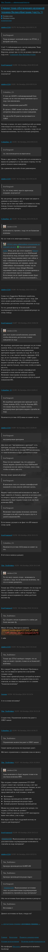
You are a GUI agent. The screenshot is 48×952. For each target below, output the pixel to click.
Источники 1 (8, 796)
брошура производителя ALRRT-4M (17, 799)
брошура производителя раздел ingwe (18, 801)
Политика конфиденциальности (33, 941)
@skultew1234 (7, 839)
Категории (13, 937)
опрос (5, 251)
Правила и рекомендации (29, 937)
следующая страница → (30, 924)
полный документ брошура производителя (19, 804)
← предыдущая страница (11, 924)
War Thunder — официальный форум (15, 2)
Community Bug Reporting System (23, 54)
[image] (35, 251)
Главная (4, 937)
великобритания (6, 20)
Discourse (16, 946)
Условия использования (10, 941)
